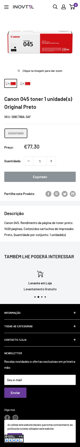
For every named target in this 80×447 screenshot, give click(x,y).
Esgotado (40, 177)
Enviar (15, 393)
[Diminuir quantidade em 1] (28, 160)
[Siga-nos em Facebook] (7, 418)
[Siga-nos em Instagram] (15, 418)
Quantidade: (12, 161)
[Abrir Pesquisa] (55, 6)
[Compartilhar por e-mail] (73, 193)
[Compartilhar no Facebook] (48, 193)
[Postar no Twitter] (65, 193)
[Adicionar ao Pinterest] (57, 193)
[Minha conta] (63, 6)
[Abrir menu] (6, 7)
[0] (72, 6)
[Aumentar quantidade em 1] (51, 160)
